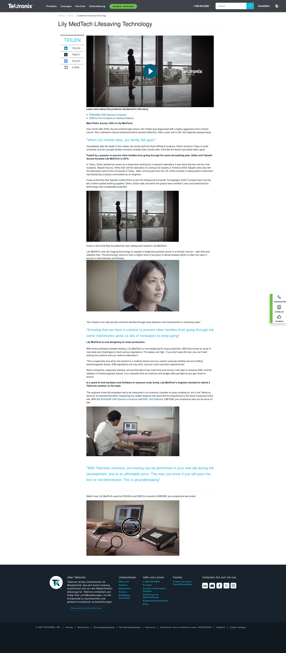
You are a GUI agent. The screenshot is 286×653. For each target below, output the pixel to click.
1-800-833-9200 (201, 6)
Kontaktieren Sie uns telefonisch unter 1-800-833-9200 (186, 627)
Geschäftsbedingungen (130, 627)
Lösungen (66, 6)
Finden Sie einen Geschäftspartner (182, 582)
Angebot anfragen (123, 6)
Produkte (51, 6)
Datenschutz (83, 627)
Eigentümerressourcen (155, 600)
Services (80, 6)
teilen (76, 48)
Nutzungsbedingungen (104, 627)
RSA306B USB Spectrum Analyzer (107, 114)
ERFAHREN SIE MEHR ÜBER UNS (85, 608)
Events (122, 592)
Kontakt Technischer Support (154, 589)
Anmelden (264, 6)
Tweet (76, 54)
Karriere (123, 585)
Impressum (150, 627)
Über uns (124, 581)
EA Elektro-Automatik (125, 596)
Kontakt (147, 585)
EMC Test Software (153, 399)
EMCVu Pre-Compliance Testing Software (111, 118)
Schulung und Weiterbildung (150, 595)
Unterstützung (97, 6)
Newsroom (124, 588)
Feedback (220, 627)
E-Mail (76, 67)
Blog (145, 604)
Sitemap (69, 627)
